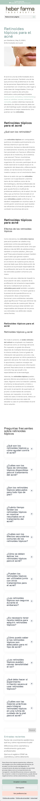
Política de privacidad (22, 798)
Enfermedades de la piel (13, 43)
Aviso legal (34, 798)
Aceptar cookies (20, 782)
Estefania (10, 40)
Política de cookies (9, 798)
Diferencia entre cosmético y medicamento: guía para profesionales (16, 748)
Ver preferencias (20, 793)
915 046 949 (20, 1)
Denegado (20, 788)
